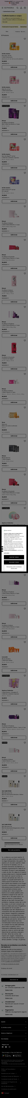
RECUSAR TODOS (14, 562)
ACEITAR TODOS (14, 557)
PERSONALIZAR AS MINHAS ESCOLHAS (14, 567)
